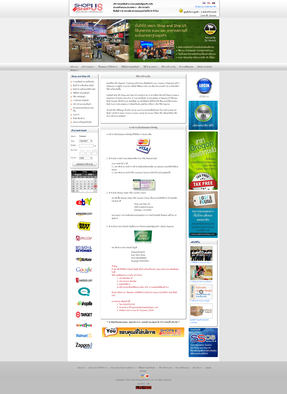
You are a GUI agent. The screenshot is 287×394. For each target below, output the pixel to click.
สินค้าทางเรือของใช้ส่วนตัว (84, 89)
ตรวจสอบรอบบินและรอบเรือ (83, 109)
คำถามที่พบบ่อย (186, 66)
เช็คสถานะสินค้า (204, 66)
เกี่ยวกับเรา (197, 368)
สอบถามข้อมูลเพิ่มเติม (82, 122)
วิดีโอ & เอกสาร (150, 66)
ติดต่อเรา (74, 70)
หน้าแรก (74, 66)
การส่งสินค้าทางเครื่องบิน (83, 82)
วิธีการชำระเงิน (168, 66)
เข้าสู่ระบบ (199, 7)
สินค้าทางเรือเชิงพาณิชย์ (83, 85)
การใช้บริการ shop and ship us (201, 262)
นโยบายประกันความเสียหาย (122, 368)
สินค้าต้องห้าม (79, 118)
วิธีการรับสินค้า (79, 97)
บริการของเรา (88, 66)
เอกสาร (76, 114)
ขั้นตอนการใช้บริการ (107, 66)
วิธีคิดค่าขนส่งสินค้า (130, 66)
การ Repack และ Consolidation (201, 281)
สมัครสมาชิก (210, 7)
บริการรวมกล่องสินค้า (82, 104)
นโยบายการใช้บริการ (97, 368)
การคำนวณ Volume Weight (200, 301)
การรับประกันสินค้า (81, 100)
